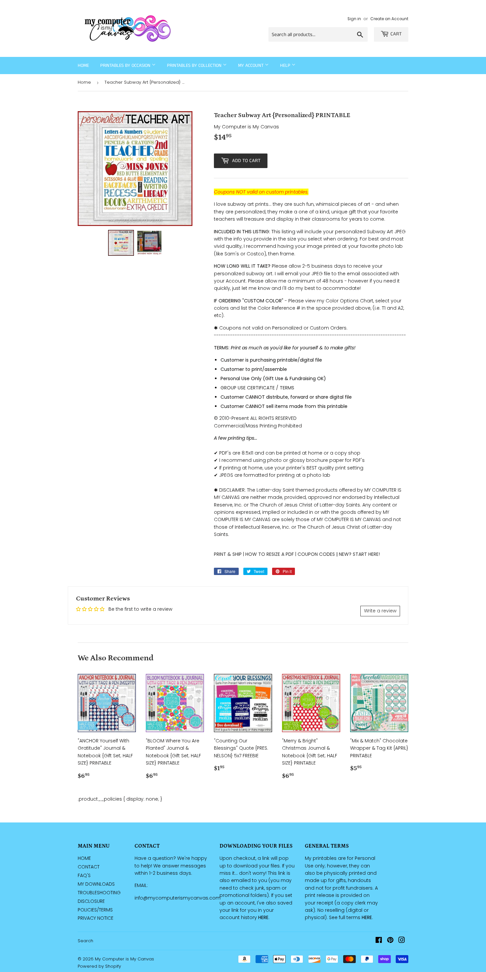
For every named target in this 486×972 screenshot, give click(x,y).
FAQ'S (84, 875)
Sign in (354, 19)
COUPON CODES (316, 554)
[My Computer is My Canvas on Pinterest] (390, 941)
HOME (84, 858)
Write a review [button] (380, 610)
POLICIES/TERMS (95, 909)
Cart (396, 33)
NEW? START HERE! (359, 554)
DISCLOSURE (91, 901)
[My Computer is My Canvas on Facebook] (378, 941)
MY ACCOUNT (251, 65)
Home (83, 65)
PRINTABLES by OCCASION (126, 65)
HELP (286, 65)
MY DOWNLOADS (96, 884)
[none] (121, 243)
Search (85, 941)
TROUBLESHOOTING (99, 892)
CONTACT (89, 866)
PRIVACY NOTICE (95, 918)
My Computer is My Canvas (124, 959)
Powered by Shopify (99, 966)
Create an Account (389, 19)
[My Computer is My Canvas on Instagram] (401, 941)
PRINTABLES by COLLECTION (195, 65)
